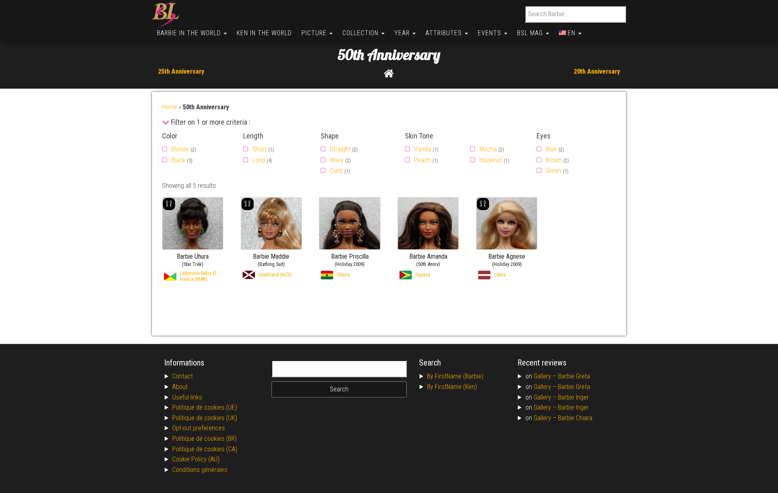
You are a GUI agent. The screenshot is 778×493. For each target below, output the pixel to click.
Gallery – (546, 376)
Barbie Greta (574, 376)
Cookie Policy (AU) (196, 459)
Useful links (187, 397)
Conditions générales (199, 470)
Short (259, 149)
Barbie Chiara (575, 418)
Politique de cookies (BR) (204, 438)
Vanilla (422, 149)
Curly (336, 170)
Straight (340, 149)
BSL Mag (531, 33)
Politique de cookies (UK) (204, 418)
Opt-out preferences (198, 428)
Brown (554, 160)
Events (490, 33)
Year (403, 33)
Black (178, 160)
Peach (422, 160)
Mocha (488, 149)
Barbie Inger (573, 397)
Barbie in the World (190, 33)
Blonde (180, 149)
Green (553, 170)
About (180, 387)
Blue (551, 149)
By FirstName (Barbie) (455, 376)
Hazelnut (490, 160)
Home (169, 107)
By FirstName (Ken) (452, 387)
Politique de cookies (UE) (204, 407)
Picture (315, 33)
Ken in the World (264, 33)
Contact (182, 376)
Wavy (337, 160)
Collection (361, 33)
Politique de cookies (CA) (204, 449)
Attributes (444, 33)
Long (258, 160)
